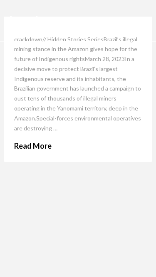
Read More (33, 145)
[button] (139, 20)
